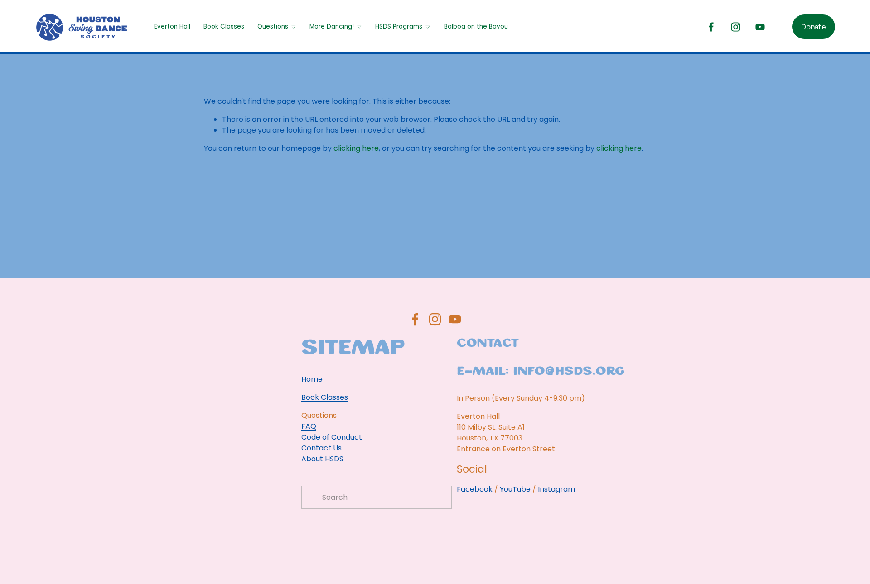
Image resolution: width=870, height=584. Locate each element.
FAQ (308, 426)
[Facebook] (711, 27)
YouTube (515, 489)
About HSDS (322, 459)
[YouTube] (760, 27)
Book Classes (223, 26)
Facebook (475, 489)
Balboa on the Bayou (476, 26)
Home (312, 379)
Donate (813, 27)
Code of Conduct (331, 437)
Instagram (556, 489)
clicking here (356, 148)
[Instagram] (735, 27)
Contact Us (321, 448)
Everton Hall (172, 26)
